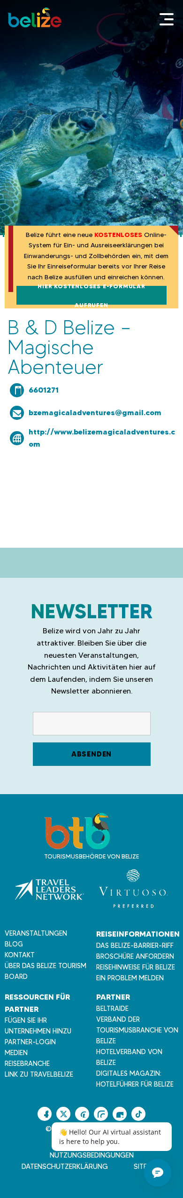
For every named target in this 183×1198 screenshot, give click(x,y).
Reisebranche (27, 1063)
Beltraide (112, 1008)
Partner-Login (30, 1042)
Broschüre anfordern (135, 956)
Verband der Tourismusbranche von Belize (137, 1030)
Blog (14, 944)
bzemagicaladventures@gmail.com (95, 412)
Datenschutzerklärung (65, 1166)
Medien (16, 1052)
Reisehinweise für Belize (135, 967)
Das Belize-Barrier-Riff (135, 945)
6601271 (44, 389)
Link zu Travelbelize (39, 1074)
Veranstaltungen (36, 933)
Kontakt (20, 955)
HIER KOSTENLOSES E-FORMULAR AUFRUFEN (91, 295)
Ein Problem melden (130, 978)
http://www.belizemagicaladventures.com (102, 438)
